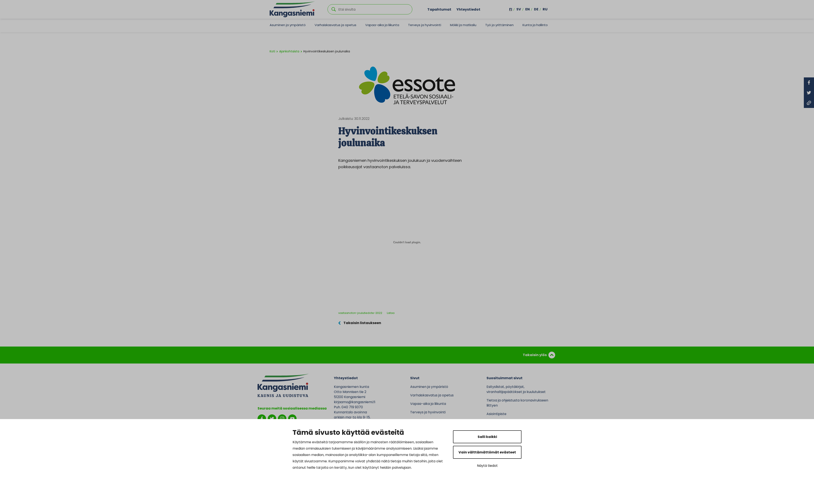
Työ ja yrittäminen (499, 25)
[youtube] (292, 418)
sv (518, 9)
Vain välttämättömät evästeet (487, 452)
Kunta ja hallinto (535, 25)
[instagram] (282, 418)
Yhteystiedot (468, 9)
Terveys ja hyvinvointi (424, 25)
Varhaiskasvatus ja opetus (335, 25)
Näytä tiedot (487, 465)
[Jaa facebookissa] (809, 82)
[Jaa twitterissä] (809, 93)
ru (545, 9)
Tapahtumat (439, 9)
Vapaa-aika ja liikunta (382, 25)
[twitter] (272, 418)
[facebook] (262, 418)
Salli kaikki (487, 436)
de (536, 9)
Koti (272, 51)
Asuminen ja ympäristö (288, 25)
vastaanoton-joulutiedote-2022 (360, 313)
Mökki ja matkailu (463, 25)
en (527, 9)
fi (510, 9)
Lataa (390, 313)
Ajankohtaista (289, 51)
